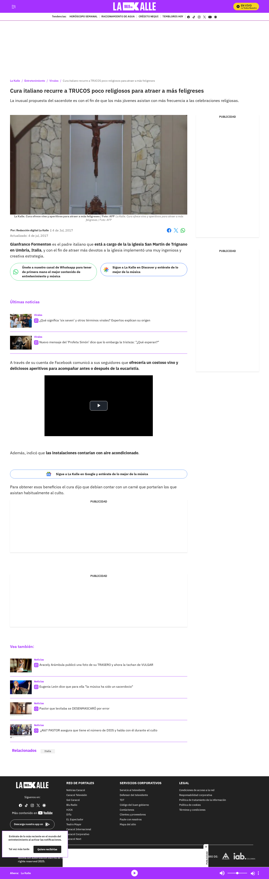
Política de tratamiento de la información (202, 800)
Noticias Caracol (75, 790)
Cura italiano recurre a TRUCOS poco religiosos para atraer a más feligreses (109, 80)
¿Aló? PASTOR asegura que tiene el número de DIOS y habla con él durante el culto (98, 730)
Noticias (39, 659)
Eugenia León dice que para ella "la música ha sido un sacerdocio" (86, 686)
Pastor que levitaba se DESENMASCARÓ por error (74, 708)
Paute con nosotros (131, 819)
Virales (53, 80)
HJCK (69, 810)
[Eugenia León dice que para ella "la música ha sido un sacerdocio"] (21, 687)
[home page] (134, 6)
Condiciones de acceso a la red (196, 790)
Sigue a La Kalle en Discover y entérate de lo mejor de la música (145, 269)
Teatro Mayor (73, 824)
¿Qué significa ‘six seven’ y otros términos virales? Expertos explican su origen (94, 320)
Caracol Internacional (78, 829)
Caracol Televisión (76, 795)
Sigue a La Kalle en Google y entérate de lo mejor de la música (102, 474)
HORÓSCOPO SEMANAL (83, 16)
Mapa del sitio (128, 824)
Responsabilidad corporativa (195, 795)
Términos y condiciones (192, 810)
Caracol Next (73, 839)
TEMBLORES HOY (172, 16)
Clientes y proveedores (133, 815)
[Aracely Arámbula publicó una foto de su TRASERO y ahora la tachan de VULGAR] (21, 665)
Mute (222, 873)
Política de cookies (190, 805)
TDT (122, 800)
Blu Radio (71, 805)
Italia (48, 751)
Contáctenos (127, 810)
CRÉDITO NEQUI (149, 16)
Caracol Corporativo (77, 834)
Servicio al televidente (132, 790)
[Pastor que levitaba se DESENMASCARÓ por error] (21, 709)
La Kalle (15, 80)
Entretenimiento (34, 80)
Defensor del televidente (134, 795)
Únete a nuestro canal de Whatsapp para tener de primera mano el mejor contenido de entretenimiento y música (56, 271)
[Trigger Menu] (13, 6)
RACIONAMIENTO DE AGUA (118, 16)
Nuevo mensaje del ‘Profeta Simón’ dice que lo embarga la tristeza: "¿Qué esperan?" (99, 342)
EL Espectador (74, 819)
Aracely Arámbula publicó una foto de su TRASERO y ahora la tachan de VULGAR (96, 665)
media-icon (134, 873)
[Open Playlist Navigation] (258, 873)
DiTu (68, 815)
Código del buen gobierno (134, 805)
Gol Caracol (73, 800)
